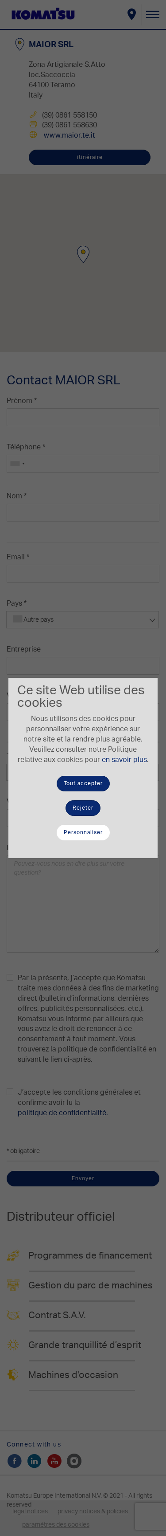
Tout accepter (83, 783)
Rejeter (83, 808)
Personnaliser (83, 832)
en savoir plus (124, 759)
